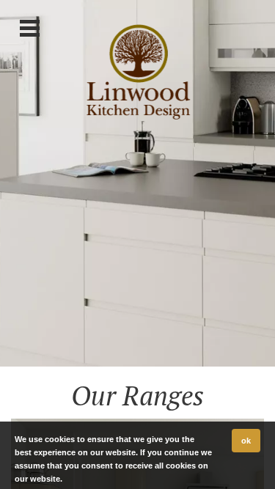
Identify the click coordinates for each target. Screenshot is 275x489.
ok (246, 440)
